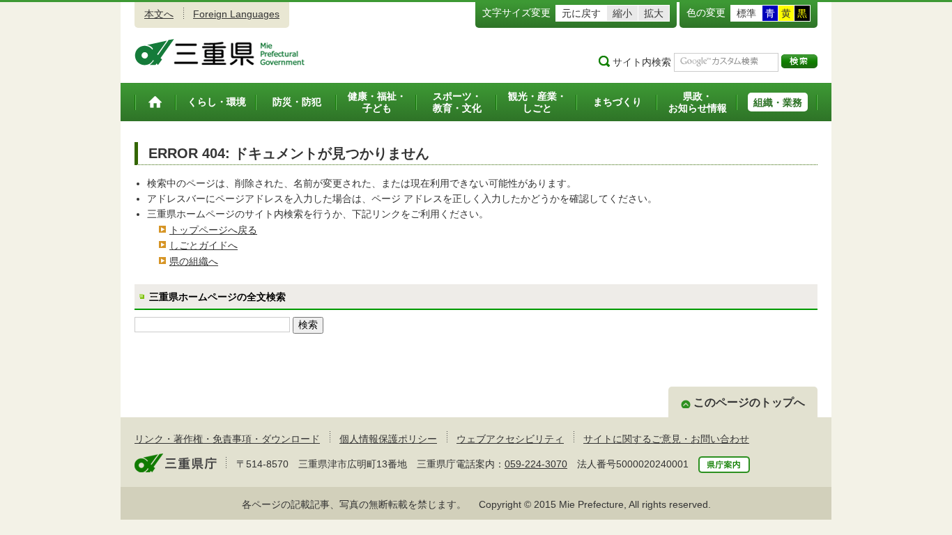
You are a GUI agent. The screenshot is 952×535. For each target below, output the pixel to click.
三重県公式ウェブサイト (220, 52)
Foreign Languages (236, 14)
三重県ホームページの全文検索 (217, 296)
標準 (746, 13)
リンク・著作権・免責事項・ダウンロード (227, 438)
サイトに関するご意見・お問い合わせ (666, 438)
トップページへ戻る (213, 229)
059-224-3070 (536, 464)
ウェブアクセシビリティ (510, 438)
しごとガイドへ (203, 245)
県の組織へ (193, 261)
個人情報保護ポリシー (388, 438)
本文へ (159, 14)
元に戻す (581, 13)
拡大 (653, 13)
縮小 (622, 13)
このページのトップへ (749, 402)
